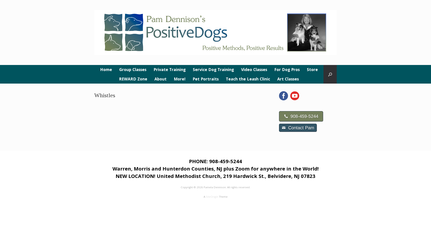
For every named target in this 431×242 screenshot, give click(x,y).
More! (179, 79)
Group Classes (132, 69)
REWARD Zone (133, 79)
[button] (330, 74)
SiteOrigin (212, 196)
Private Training (170, 69)
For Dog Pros (287, 69)
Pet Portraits (206, 79)
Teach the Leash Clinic (248, 79)
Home (106, 69)
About (160, 79)
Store (312, 69)
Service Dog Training (213, 69)
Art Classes (288, 79)
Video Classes (254, 69)
